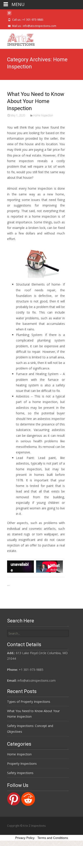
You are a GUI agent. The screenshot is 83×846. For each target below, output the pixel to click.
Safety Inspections (20, 773)
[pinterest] (9, 15)
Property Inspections (22, 763)
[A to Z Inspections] (17, 38)
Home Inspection (43, 115)
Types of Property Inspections (28, 701)
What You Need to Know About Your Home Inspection (35, 101)
